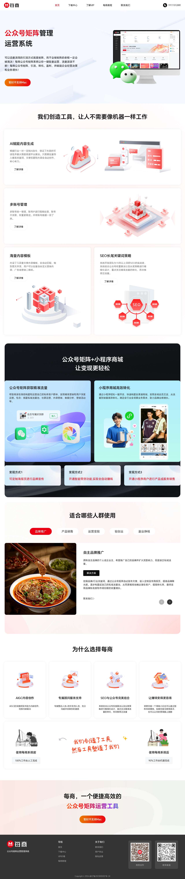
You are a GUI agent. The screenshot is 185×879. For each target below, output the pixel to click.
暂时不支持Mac (18, 82)
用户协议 (99, 851)
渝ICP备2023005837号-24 (99, 876)
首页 (57, 5)
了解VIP (90, 5)
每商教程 (107, 5)
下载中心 (72, 5)
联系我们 (125, 5)
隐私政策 (99, 856)
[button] (169, 602)
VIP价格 (61, 856)
